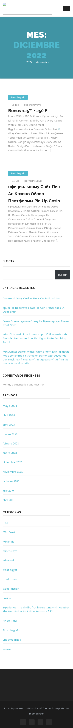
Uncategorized (12, 639)
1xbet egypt (10, 570)
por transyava (32, 105)
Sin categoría (17, 97)
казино (7, 649)
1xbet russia (10, 579)
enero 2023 (10, 453)
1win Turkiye (10, 551)
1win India (8, 541)
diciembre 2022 (12, 462)
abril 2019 (8, 500)
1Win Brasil (9, 532)
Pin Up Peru (10, 621)
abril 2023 (9, 425)
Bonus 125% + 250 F (27, 110)
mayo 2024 (10, 406)
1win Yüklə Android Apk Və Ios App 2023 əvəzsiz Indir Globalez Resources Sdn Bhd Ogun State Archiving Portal (35, 338)
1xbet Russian (11, 589)
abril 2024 (9, 415)
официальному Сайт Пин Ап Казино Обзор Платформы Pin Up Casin (34, 193)
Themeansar (36, 713)
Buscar (8, 261)
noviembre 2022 (13, 472)
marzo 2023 (10, 434)
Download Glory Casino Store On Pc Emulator (31, 298)
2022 (29, 62)
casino (7, 598)
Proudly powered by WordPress (22, 708)
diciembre (42, 62)
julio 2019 (8, 490)
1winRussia (9, 560)
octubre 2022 (11, 481)
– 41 (5, 523)
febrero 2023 (11, 443)
